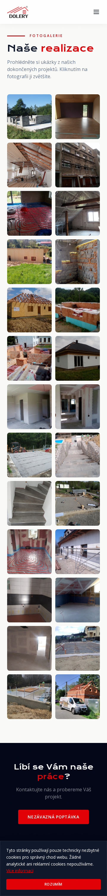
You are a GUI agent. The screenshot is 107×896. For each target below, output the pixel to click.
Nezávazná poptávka (53, 817)
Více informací (19, 870)
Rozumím (53, 884)
